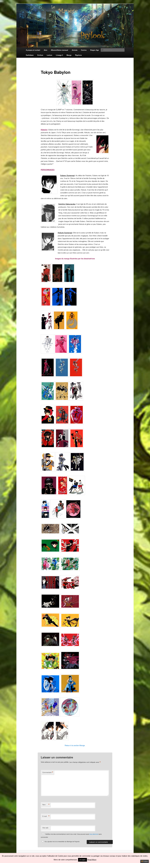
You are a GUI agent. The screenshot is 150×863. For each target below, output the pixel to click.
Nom (45, 804)
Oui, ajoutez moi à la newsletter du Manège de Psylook (62, 841)
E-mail (45, 816)
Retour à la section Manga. (75, 745)
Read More (91, 860)
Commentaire (47, 772)
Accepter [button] (82, 860)
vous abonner (93, 834)
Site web (45, 828)
